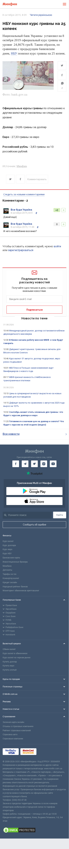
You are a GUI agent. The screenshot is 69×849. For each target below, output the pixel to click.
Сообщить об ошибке (34, 524)
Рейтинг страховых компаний (17, 730)
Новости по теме (34, 318)
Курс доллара (9, 545)
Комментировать (37, 179)
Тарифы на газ (9, 574)
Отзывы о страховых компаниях (18, 726)
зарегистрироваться (20, 250)
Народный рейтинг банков (15, 586)
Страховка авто (10, 734)
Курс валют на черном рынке (16, 657)
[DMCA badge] (34, 830)
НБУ (14, 53)
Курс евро (7, 549)
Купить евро (8, 666)
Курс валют (8, 541)
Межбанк (7, 566)
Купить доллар (10, 662)
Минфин (22, 166)
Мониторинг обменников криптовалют (21, 590)
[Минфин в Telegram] (25, 463)
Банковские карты (11, 558)
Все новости (11, 434)
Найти (59, 515)
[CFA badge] (45, 752)
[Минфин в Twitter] (34, 463)
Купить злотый (10, 670)
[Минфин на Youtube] (53, 463)
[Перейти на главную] (10, 4)
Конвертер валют (11, 578)
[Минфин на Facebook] (15, 463)
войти (57, 246)
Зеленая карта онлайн (13, 722)
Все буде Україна (21, 209)
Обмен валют (9, 649)
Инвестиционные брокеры (15, 562)
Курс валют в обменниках (15, 653)
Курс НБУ (7, 553)
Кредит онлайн (10, 582)
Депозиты (7, 570)
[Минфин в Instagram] (43, 463)
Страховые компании (13, 738)
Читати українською (41, 15)
